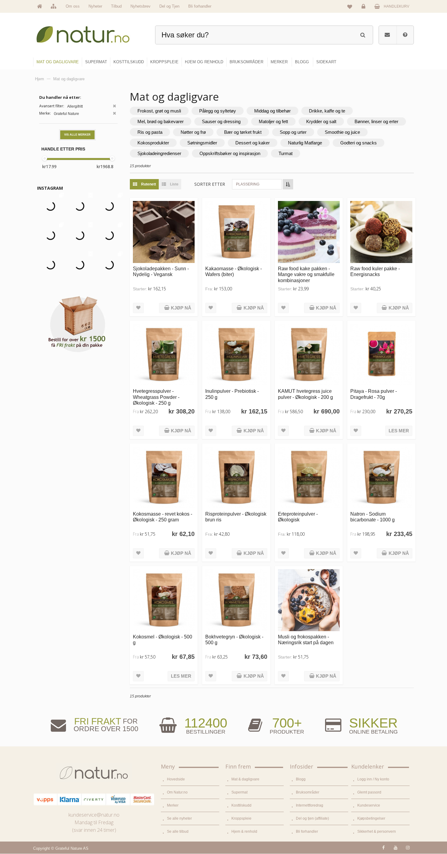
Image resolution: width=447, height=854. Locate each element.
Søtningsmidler (202, 142)
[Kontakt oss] (387, 35)
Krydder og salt (321, 121)
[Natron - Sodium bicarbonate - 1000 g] (381, 477)
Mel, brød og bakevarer (160, 121)
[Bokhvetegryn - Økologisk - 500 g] (236, 600)
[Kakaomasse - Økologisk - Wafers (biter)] (236, 232)
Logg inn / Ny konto (373, 779)
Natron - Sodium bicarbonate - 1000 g (372, 516)
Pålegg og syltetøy (217, 110)
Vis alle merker (77, 134)
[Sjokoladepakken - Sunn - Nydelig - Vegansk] (164, 232)
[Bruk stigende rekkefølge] (288, 184)
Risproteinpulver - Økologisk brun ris (235, 516)
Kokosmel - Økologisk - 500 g (162, 639)
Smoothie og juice (342, 132)
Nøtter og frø (193, 132)
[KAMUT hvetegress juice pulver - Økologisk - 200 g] (309, 355)
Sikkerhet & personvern (376, 831)
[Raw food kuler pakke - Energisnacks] (381, 232)
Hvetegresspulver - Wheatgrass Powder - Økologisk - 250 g (156, 397)
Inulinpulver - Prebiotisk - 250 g (232, 393)
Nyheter (95, 6)
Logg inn (364, 11)
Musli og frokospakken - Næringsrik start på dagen (306, 639)
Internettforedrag (309, 805)
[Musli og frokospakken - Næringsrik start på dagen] (309, 600)
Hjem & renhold (244, 831)
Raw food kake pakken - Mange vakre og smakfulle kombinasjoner (306, 274)
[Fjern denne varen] (114, 106)
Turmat (286, 153)
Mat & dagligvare (245, 779)
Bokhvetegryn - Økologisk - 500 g (234, 639)
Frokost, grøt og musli (159, 110)
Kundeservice (368, 805)
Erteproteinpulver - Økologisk (298, 516)
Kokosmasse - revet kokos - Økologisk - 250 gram (162, 516)
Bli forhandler (199, 6)
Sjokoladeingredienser (159, 153)
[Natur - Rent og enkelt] (88, 32)
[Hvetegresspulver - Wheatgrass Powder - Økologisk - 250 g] (164, 355)
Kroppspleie (241, 818)
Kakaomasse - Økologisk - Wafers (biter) (233, 271)
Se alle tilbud (178, 831)
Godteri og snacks (358, 142)
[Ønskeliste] (349, 6)
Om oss (73, 6)
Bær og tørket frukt (243, 132)
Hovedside (176, 779)
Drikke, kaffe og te (327, 110)
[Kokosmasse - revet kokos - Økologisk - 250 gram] (164, 477)
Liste (173, 184)
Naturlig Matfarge (305, 142)
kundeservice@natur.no (94, 814)
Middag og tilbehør (272, 110)
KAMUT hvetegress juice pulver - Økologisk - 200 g (305, 393)
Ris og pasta (149, 132)
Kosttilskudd (241, 805)
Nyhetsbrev (140, 6)
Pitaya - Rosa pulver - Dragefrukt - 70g (373, 393)
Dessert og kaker (252, 142)
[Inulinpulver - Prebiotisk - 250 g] (236, 355)
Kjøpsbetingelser (371, 818)
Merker (172, 805)
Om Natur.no (177, 792)
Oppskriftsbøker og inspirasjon (229, 153)
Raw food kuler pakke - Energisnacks (375, 271)
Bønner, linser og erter (376, 121)
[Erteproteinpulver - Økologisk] (309, 477)
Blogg (301, 779)
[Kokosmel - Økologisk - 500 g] (164, 600)
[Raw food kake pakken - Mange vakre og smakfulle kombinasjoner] (309, 232)
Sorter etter (209, 184)
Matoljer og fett (273, 121)
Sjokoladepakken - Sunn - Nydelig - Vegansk (161, 271)
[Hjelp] (405, 35)
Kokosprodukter (153, 142)
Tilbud (116, 6)
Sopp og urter (293, 132)
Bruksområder (307, 792)
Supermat (239, 792)
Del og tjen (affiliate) (312, 818)
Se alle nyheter (179, 818)
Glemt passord (369, 792)
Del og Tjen (169, 6)
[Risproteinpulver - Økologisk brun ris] (236, 477)
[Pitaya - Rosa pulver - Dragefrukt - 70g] (381, 355)
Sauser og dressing (221, 121)
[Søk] (362, 34)
